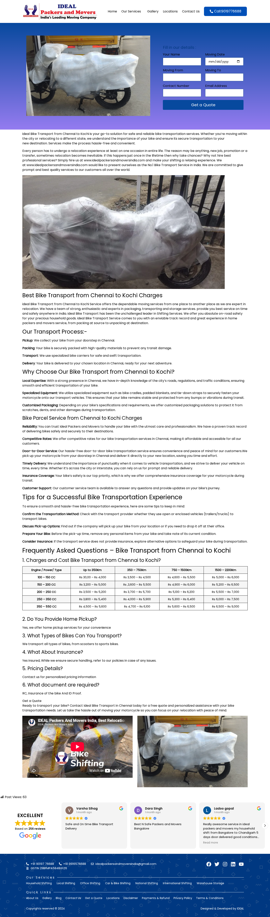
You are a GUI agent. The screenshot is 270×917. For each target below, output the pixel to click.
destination (38, 143)
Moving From (173, 70)
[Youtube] (241, 864)
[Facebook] (208, 864)
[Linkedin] (233, 864)
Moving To (213, 70)
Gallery (153, 11)
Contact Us (191, 11)
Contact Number (176, 86)
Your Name (171, 55)
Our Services (131, 11)
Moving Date (215, 55)
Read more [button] (210, 843)
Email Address (216, 86)
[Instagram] (225, 864)
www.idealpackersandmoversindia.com (114, 160)
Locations (170, 11)
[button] (265, 826)
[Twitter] (216, 864)
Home (112, 11)
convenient (126, 143)
